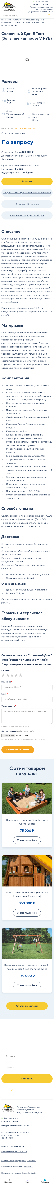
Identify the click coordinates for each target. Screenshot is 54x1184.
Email (4, 694)
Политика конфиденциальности (14, 1146)
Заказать (27, 181)
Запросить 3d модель (27, 204)
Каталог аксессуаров (27, 1006)
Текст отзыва (8, 706)
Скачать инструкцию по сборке (27, 215)
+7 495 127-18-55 (39, 4)
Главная (5, 20)
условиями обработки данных (29, 1091)
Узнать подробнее (27, 840)
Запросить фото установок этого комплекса (27, 192)
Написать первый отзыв (25, 128)
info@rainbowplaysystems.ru (15, 1126)
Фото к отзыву (18, 731)
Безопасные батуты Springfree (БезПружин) (18, 1161)
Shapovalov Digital (29, 1173)
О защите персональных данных (14, 1152)
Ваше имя (6, 682)
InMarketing (29, 1167)
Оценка (5, 670)
